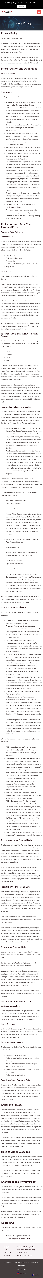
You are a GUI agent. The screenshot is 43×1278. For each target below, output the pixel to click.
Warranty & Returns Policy (26, 1250)
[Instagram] (25, 1269)
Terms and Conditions (24, 1255)
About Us (7, 1255)
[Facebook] (18, 1269)
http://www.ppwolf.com (13, 207)
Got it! (21, 6)
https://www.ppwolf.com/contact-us (18, 1238)
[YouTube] (21, 1269)
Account (6, 1247)
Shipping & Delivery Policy (26, 1247)
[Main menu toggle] (39, 12)
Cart (5, 1250)
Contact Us (7, 1252)
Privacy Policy (22, 1252)
